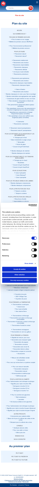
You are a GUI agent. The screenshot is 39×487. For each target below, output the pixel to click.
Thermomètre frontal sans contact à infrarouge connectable (21, 322)
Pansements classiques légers (21, 85)
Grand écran (21, 307)
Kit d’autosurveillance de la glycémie (21, 402)
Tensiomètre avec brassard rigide (21, 340)
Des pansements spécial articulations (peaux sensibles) (21, 105)
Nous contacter (19, 439)
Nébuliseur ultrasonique (21, 288)
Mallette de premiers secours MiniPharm (21, 42)
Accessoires (21, 353)
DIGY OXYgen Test (21, 296)
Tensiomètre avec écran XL (21, 347)
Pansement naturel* (21, 56)
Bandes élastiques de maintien (21, 153)
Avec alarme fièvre (21, 311)
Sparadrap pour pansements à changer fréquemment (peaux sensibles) (21, 113)
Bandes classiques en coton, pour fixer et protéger (21, 94)
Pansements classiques (21, 67)
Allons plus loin (20, 432)
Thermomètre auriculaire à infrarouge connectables (21, 318)
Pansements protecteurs (21, 74)
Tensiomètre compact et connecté (21, 351)
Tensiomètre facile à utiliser (21, 349)
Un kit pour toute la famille (21, 72)
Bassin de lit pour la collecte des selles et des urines (21, 419)
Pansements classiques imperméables (21, 83)
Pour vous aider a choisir (20, 430)
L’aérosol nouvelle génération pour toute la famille (21, 285)
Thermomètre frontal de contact (21, 325)
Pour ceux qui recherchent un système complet (21, 362)
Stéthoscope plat (21, 376)
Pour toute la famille (21, 309)
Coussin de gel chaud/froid (21, 165)
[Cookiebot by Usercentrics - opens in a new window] (28, 205)
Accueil (19, 30)
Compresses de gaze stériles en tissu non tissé (21, 98)
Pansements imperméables (21, 65)
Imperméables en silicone (21, 201)
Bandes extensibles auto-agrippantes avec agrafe (21, 96)
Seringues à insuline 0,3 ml (21, 386)
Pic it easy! (19, 453)
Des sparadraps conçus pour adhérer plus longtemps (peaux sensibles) (21, 116)
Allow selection (19, 275)
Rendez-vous (19, 436)
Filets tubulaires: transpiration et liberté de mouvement (21, 101)
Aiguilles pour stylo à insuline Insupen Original (21, 410)
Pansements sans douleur (21, 62)
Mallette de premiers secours (21, 48)
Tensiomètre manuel (21, 371)
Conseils (20, 426)
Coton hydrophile (21, 177)
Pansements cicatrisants (21, 124)
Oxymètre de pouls (21, 299)
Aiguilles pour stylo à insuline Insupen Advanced (21, 408)
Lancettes (21, 399)
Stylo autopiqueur (21, 397)
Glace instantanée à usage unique (21, 140)
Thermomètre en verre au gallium (21, 332)
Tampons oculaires (21, 193)
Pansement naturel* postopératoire (21, 130)
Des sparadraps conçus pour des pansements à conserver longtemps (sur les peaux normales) (21, 109)
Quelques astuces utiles (21, 428)
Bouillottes (21, 162)
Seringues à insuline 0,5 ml (21, 388)
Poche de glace (21, 144)
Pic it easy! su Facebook (19, 456)
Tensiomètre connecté (21, 344)
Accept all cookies (20, 269)
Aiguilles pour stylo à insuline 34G (21, 384)
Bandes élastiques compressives (21, 185)
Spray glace (21, 142)
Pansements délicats (21, 69)
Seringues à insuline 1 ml (21, 390)
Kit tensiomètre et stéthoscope (21, 373)
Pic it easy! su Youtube (19, 460)
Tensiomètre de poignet (21, 342)
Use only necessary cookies (19, 280)
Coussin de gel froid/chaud (21, 146)
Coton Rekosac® (21, 175)
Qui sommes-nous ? (19, 34)
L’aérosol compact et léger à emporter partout (21, 290)
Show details (29, 263)
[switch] (34, 243)
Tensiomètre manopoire (21, 369)
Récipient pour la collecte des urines (21, 422)
